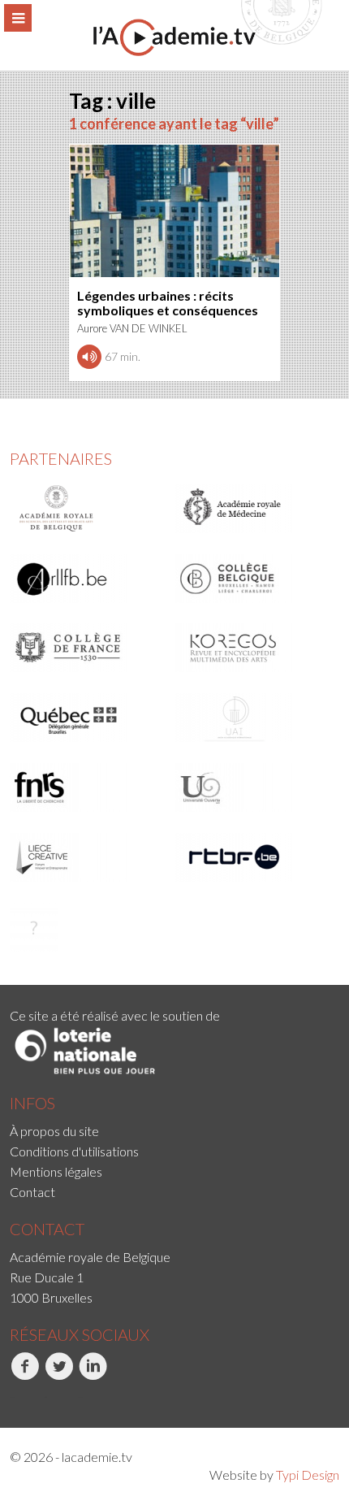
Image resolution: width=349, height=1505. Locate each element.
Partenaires (61, 458)
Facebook (12, 1397)
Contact (32, 1191)
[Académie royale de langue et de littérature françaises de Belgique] (87, 578)
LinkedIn (80, 1397)
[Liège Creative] (87, 857)
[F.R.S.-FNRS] (87, 787)
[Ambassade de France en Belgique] (87, 927)
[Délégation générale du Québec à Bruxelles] (87, 717)
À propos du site (54, 1131)
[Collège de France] (87, 647)
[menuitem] (174, 1131)
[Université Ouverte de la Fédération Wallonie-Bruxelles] (252, 787)
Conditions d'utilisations (74, 1151)
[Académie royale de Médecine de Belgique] (252, 508)
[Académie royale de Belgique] (87, 508)
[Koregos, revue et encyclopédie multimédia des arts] (252, 647)
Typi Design (307, 1474)
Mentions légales (56, 1171)
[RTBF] (252, 857)
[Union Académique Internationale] (252, 717)
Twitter (45, 1397)
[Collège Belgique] (252, 578)
